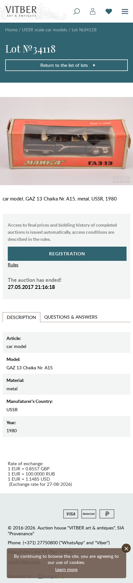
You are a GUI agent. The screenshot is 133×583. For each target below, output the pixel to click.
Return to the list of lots (64, 65)
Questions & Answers (70, 317)
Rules (13, 264)
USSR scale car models (44, 29)
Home (11, 29)
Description (21, 317)
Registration (67, 254)
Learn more (66, 569)
